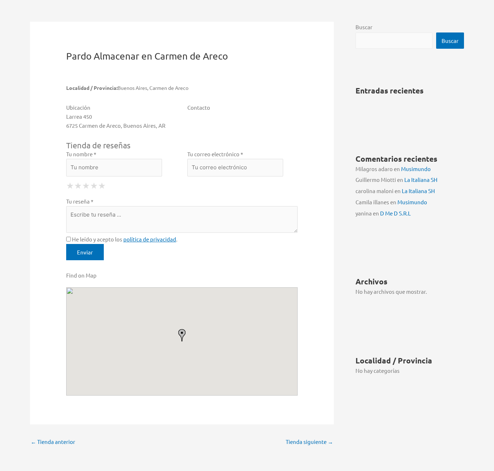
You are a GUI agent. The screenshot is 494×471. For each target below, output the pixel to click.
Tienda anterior (53, 441)
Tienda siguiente (309, 441)
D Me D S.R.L (395, 213)
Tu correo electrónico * (215, 154)
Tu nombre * (81, 154)
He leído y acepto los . (124, 239)
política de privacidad (149, 239)
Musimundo (416, 168)
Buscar (363, 26)
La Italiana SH (421, 179)
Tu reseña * (79, 201)
